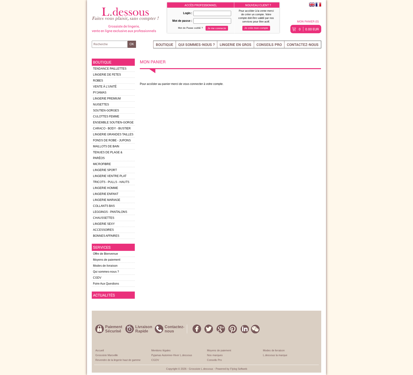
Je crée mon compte (256, 28)
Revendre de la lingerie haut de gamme (118, 359)
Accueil (99, 350)
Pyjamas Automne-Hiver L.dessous (171, 355)
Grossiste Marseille (106, 355)
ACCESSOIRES (103, 230)
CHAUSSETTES (103, 218)
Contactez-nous (303, 44)
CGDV (97, 277)
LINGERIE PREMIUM (107, 98)
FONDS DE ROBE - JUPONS (112, 140)
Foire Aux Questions (106, 283)
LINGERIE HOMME (105, 188)
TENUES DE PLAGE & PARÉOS (107, 155)
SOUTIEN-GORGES (106, 110)
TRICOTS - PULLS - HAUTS (111, 182)
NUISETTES (101, 104)
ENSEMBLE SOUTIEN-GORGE (113, 122)
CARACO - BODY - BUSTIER (112, 128)
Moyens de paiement (106, 259)
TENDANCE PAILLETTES (109, 68)
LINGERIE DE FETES (107, 74)
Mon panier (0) (308, 21)
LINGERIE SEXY (104, 224)
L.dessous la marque (275, 355)
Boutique (164, 44)
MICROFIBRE (102, 164)
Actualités (104, 295)
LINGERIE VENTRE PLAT (109, 176)
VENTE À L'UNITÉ (105, 86)
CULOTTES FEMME (106, 116)
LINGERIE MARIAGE (106, 200)
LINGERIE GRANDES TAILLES (113, 134)
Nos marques (215, 355)
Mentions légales (161, 350)
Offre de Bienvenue (105, 253)
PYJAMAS (99, 92)
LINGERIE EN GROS (235, 44)
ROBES (98, 80)
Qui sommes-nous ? (196, 44)
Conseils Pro (269, 44)
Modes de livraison (105, 265)
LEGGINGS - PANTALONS (110, 212)
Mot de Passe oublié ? (190, 28)
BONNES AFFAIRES (106, 235)
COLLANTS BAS (104, 206)
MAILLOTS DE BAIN (106, 146)
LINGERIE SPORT (105, 170)
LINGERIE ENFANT (105, 194)
